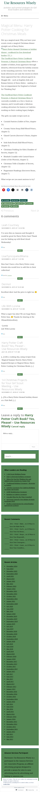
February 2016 (11, 717)
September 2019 (12, 621)
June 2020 (10, 609)
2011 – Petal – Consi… (17, 545)
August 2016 (11, 702)
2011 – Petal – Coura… (17, 540)
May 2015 (10, 739)
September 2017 (12, 669)
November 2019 (12, 619)
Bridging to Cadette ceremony (17, 494)
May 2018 (10, 649)
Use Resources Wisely (20, 3)
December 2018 (12, 631)
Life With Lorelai (11, 306)
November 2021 (12, 594)
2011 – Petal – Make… (17, 524)
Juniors (6, 206)
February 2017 (11, 687)
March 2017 (11, 684)
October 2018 (11, 636)
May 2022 (10, 584)
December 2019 (12, 616)
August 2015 (11, 732)
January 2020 (11, 614)
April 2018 (10, 651)
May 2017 (10, 679)
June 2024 (10, 569)
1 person (9, 275)
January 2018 (11, 659)
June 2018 (10, 646)
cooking (6, 200)
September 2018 (12, 639)
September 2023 (12, 574)
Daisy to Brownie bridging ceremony (19, 477)
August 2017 (11, 671)
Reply (20, 250)
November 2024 (12, 566)
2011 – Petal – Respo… (17, 534)
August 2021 (11, 601)
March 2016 (11, 714)
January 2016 (11, 719)
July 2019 (10, 626)
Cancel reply (18, 426)
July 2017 (10, 674)
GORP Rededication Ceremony (17, 492)
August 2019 (11, 624)
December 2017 (12, 662)
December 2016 (12, 692)
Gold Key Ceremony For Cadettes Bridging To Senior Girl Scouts (19, 488)
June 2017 (10, 677)
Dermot (6, 284)
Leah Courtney (10, 225)
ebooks (15, 200)
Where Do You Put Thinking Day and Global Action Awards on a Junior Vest (17, 480)
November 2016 (12, 694)
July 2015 (10, 734)
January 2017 (11, 689)
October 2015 (11, 727)
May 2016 (10, 709)
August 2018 (11, 641)
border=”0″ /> (6, 55)
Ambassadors (8, 203)
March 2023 (11, 579)
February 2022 (11, 586)
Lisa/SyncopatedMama (15, 256)
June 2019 (10, 629)
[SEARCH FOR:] (20, 456)
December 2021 (12, 591)
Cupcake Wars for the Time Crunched (19, 497)
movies (24, 200)
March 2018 (11, 654)
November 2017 (12, 664)
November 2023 (12, 571)
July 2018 (10, 644)
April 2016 (10, 712)
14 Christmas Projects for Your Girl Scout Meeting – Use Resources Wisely (14, 384)
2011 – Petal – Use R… (17, 529)
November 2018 (12, 634)
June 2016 (10, 707)
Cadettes (20, 203)
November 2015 (12, 724)
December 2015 (12, 722)
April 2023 (10, 576)
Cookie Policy (6, 784)
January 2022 (11, 589)
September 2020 (12, 604)
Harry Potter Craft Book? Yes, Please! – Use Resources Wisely (14, 346)
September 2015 (12, 729)
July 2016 (10, 704)
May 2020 (10, 611)
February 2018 (11, 656)
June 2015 (10, 737)
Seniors (15, 206)
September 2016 (12, 699)
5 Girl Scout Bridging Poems (16, 474)
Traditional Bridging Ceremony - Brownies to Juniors (19, 484)
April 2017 (10, 682)
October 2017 (11, 666)
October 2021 (11, 596)
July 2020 (10, 606)
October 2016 (11, 697)
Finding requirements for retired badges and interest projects (19, 505)
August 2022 (11, 581)
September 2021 (12, 599)
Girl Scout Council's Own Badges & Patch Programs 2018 (19, 500)
